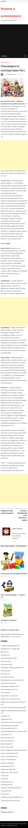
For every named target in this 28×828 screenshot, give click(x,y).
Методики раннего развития (11, 680)
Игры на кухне (6, 738)
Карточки (4, 671)
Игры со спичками (7, 759)
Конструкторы (5, 62)
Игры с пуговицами (7, 756)
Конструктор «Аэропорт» (9, 620)
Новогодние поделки (8, 686)
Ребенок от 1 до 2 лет (8, 772)
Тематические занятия (9, 801)
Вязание (4, 652)
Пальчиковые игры (7, 689)
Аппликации (5, 784)
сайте (4, 176)
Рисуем (3, 794)
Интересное (5, 664)
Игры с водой (5, 744)
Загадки (3, 655)
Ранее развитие (6, 766)
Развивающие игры (7, 725)
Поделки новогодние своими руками (13, 711)
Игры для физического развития (12, 731)
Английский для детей (8, 646)
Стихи (3, 779)
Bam (16, 825)
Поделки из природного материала (13, 702)
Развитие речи (6, 763)
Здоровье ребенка (7, 658)
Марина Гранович (11, 74)
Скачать (3, 775)
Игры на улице (6, 741)
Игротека (4, 661)
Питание (4, 693)
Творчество (5, 782)
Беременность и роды (8, 649)
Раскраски (4, 791)
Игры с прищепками (8, 753)
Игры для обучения (7, 728)
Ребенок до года (6, 769)
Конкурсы (4, 674)
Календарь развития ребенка (11, 667)
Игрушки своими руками (9, 788)
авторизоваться (15, 636)
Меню (5, 56)
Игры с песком (6, 747)
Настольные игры (7, 683)
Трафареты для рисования (10, 797)
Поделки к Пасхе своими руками (12, 707)
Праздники (5, 719)
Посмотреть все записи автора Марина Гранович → (18, 536)
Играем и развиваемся (20, 823)
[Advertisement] (14, 39)
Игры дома (4, 734)
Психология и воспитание (10, 722)
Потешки (4, 716)
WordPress (11, 825)
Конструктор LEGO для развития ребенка (14, 574)
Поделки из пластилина (9, 699)
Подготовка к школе (8, 696)
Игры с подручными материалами (13, 750)
